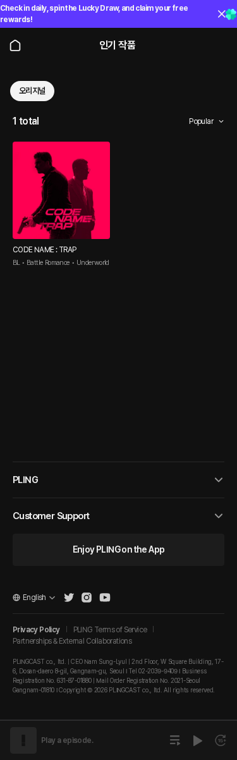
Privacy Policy (36, 629)
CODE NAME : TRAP (44, 249)
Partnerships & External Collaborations (72, 641)
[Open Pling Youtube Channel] (105, 597)
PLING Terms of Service (110, 629)
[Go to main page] (15, 45)
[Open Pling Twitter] (69, 597)
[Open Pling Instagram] (87, 597)
